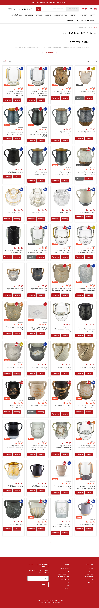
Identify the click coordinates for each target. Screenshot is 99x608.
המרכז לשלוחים (17, 15)
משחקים (39, 15)
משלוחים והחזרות (58, 600)
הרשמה (44, 584)
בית (95, 27)
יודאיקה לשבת (64, 568)
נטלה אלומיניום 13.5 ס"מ (15, 486)
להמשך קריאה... (49, 52)
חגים (91, 580)
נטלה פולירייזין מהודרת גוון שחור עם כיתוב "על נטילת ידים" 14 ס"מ (86, 329)
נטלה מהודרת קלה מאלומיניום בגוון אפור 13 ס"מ (63, 134)
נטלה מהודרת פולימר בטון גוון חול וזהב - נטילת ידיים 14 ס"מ (61, 290)
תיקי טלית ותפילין (63, 574)
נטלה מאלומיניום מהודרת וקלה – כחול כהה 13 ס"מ (15, 133)
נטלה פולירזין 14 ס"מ (40, 524)
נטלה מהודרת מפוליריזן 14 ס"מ (38, 290)
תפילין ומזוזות (89, 574)
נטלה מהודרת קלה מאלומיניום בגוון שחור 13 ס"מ (63, 174)
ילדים (91, 571)
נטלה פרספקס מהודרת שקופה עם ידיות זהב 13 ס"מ (86, 487)
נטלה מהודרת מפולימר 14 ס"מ (87, 93)
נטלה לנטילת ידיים (63, 577)
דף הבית (92, 15)
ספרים (91, 568)
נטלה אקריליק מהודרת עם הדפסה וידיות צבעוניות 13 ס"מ (62, 329)
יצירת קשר (79, 20)
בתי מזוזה (66, 571)
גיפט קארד (69, 20)
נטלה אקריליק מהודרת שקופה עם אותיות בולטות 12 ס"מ (61, 526)
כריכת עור (48, 15)
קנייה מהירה (89, 98)
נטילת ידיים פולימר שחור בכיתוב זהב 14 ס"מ (15, 406)
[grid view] (6, 61)
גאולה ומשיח (89, 577)
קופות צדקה (29, 15)
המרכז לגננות (90, 20)
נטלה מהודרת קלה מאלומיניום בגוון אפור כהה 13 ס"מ (38, 134)
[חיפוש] (38, 9)
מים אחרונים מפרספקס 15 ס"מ (62, 213)
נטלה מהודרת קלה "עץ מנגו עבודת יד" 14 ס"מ (62, 93)
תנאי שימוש (49, 600)
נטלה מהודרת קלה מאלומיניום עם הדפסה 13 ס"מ (62, 448)
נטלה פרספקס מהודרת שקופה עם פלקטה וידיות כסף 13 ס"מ (39, 94)
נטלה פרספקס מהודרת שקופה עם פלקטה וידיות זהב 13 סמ (15, 94)
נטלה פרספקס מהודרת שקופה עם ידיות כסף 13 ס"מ (37, 251)
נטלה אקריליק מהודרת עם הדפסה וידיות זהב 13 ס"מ (63, 251)
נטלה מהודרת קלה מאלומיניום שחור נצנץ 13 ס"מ (39, 174)
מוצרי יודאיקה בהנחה (60, 15)
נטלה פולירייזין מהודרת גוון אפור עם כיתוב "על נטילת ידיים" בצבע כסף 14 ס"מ (38, 448)
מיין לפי (94, 61)
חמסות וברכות (65, 580)
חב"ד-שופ (83, 15)
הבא (43, 543)
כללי (67, 585)
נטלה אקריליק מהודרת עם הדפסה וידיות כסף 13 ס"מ (86, 251)
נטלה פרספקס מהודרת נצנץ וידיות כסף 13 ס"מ (14, 251)
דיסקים (90, 582)
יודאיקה (73, 15)
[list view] (3, 61)
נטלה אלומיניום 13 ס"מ (15, 172)
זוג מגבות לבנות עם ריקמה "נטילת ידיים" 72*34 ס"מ (38, 328)
